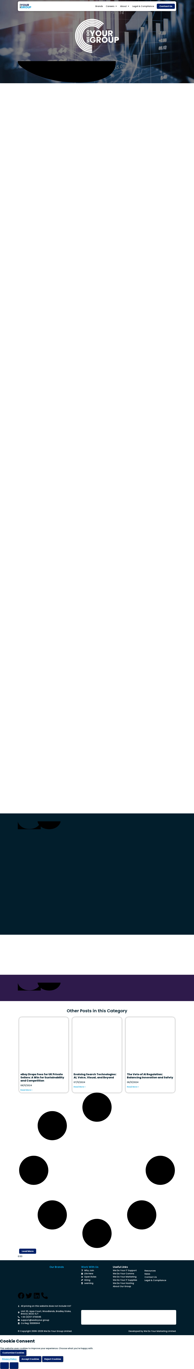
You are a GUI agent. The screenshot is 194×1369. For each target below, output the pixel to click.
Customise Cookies (13, 1352)
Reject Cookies (52, 1359)
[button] (27, 1251)
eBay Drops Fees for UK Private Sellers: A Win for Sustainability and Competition (42, 1077)
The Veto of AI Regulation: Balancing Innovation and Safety (150, 1075)
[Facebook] (21, 1295)
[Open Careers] (116, 6)
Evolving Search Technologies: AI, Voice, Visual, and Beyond (95, 1075)
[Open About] (128, 6)
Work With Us (89, 1267)
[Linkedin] (36, 1295)
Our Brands (56, 1267)
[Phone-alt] (44, 1295)
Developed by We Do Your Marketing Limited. (152, 1331)
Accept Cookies (30, 1359)
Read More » (26, 1090)
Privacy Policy (9, 1359)
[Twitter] (29, 1295)
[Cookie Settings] (4, 1365)
